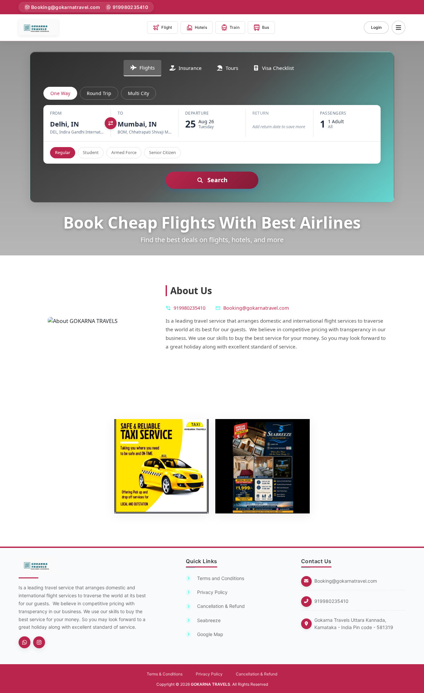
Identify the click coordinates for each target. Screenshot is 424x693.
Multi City (138, 93)
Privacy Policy (209, 673)
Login (376, 27)
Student (91, 152)
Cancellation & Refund (256, 673)
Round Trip (99, 93)
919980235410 (331, 601)
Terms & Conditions (165, 673)
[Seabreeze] (24, 642)
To (120, 113)
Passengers (333, 113)
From (56, 113)
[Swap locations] (111, 123)
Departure (197, 113)
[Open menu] (398, 27)
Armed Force (123, 152)
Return (260, 113)
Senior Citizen (162, 152)
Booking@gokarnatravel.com (345, 581)
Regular (62, 152)
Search (217, 180)
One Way (60, 93)
